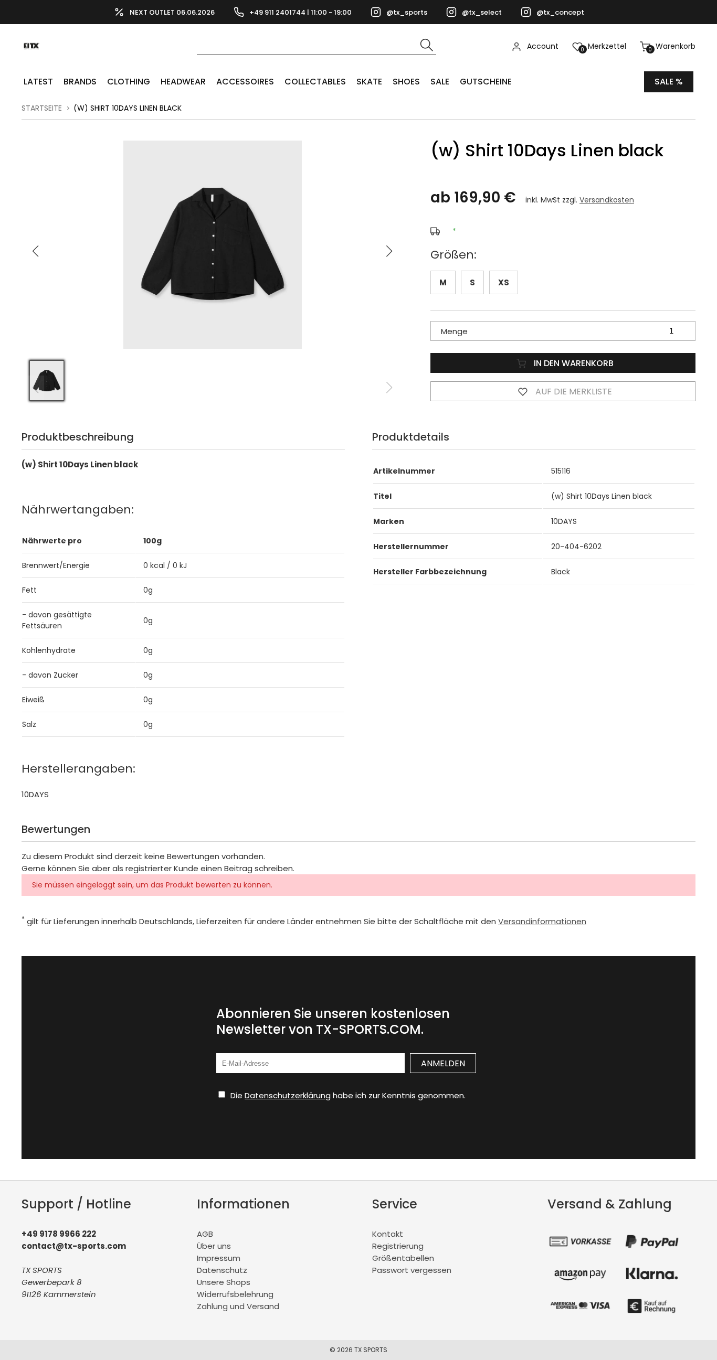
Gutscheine (486, 82)
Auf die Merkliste (572, 391)
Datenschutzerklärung (288, 1095)
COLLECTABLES (315, 82)
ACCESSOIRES (245, 82)
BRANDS (80, 82)
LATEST (38, 82)
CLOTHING (128, 82)
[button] (389, 251)
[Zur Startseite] (34, 63)
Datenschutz (222, 1270)
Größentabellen (403, 1257)
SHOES (406, 82)
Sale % (669, 82)
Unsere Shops (223, 1282)
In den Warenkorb (573, 363)
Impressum (218, 1257)
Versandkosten (606, 200)
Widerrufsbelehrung (235, 1294)
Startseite (42, 108)
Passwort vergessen (411, 1270)
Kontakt (387, 1233)
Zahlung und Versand (238, 1306)
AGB (205, 1233)
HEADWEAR (183, 82)
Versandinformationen (542, 921)
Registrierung (398, 1245)
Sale (439, 82)
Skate (369, 82)
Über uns (214, 1245)
